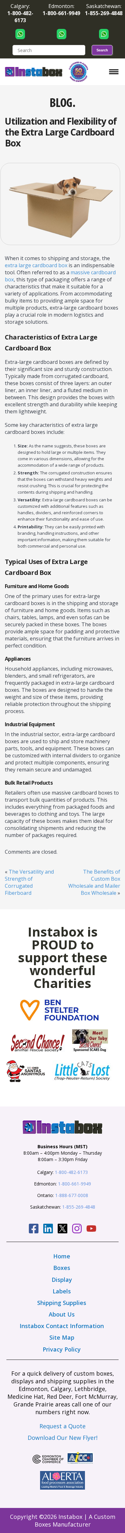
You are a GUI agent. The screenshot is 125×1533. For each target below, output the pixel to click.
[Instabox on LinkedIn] (48, 1229)
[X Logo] (62, 1229)
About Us (62, 1314)
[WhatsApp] (20, 34)
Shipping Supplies (61, 1303)
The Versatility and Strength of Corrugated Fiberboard (29, 882)
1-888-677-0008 (71, 1195)
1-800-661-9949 (74, 1184)
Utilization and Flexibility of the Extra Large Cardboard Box (60, 132)
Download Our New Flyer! (62, 1437)
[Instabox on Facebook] (33, 1229)
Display (62, 1279)
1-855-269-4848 (78, 1207)
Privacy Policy (62, 1349)
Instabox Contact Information (62, 1326)
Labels (62, 1291)
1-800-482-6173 (71, 1172)
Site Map (61, 1337)
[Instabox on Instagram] (77, 1229)
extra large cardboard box (36, 265)
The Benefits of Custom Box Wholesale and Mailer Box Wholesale (94, 882)
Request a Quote (62, 1426)
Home (61, 1256)
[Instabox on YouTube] (91, 1229)
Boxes (61, 1268)
